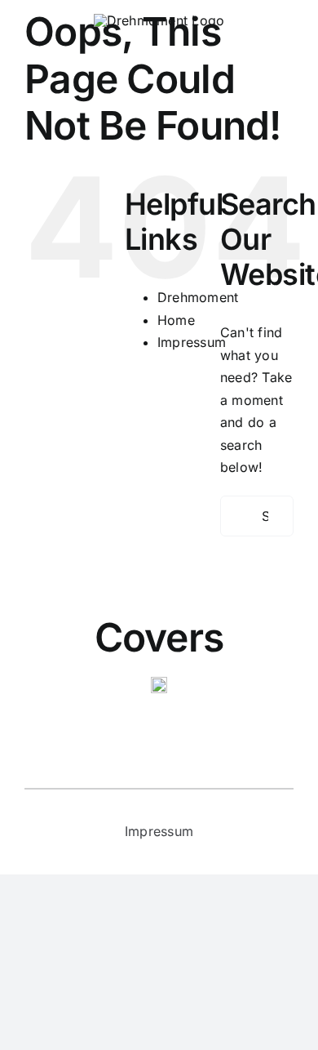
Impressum (191, 342)
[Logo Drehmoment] (159, 20)
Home (176, 320)
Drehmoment (197, 297)
